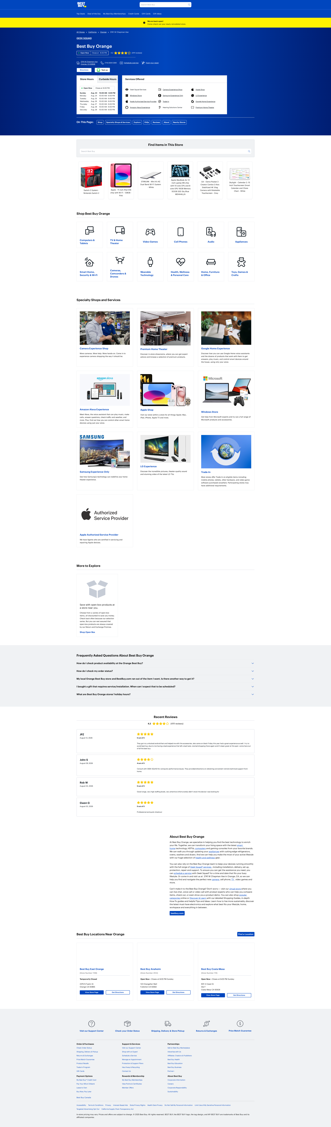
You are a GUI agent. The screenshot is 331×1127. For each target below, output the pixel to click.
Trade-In (205, 472)
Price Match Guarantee (240, 1030)
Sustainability (173, 1092)
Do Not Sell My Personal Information (179, 1105)
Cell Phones (180, 241)
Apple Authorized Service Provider (99, 534)
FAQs (146, 122)
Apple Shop (146, 409)
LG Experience (148, 466)
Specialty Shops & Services (118, 122)
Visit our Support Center (92, 1031)
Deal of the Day (94, 14)
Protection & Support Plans (132, 1063)
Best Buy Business (174, 1067)
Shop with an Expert (130, 1052)
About (166, 122)
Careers (171, 1084)
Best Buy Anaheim (150, 969)
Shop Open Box (87, 632)
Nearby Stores (179, 122)
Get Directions (118, 992)
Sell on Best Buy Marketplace (179, 1048)
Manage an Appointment (131, 1059)
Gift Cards (146, 14)
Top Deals (81, 14)
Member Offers (128, 1088)
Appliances (241, 241)
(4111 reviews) (137, 53)
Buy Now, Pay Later (84, 1092)
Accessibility (81, 1105)
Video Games (150, 241)
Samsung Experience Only (94, 471)
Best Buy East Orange (92, 969)
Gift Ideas (157, 14)
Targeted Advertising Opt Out (88, 1109)
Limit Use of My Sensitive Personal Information (213, 1105)
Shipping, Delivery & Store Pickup (167, 1031)
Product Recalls (83, 1063)
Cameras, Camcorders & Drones (118, 273)
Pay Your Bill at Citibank (86, 1084)
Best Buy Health (174, 1059)
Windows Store (209, 411)
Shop (100, 122)
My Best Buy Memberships (114, 14)
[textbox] (105, 355)
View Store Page (91, 992)
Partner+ (171, 1071)
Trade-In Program (83, 1067)
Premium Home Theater (153, 349)
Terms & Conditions (95, 1105)
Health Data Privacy (155, 1105)
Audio (211, 241)
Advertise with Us (174, 1052)
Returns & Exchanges (206, 1031)
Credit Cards (133, 14)
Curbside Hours (107, 79)
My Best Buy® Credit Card (86, 1080)
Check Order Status (84, 1048)
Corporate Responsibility (177, 1088)
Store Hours (87, 79)
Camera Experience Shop (94, 348)
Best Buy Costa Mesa (213, 969)
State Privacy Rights (137, 1105)
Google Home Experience (215, 348)
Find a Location (245, 934)
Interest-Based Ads (120, 1105)
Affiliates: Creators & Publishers (180, 1056)
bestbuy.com (177, 913)
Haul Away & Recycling (131, 1067)
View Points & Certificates (132, 1084)
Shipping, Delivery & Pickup (87, 1052)
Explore (137, 122)
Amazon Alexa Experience (94, 409)
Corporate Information (176, 1080)
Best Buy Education (175, 1063)
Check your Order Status (127, 1031)
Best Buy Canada (84, 1097)
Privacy (108, 1105)
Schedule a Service (129, 1056)
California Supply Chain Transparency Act (117, 1109)
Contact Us (126, 1071)
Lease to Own (82, 1088)
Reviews (156, 122)
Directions (84, 70)
